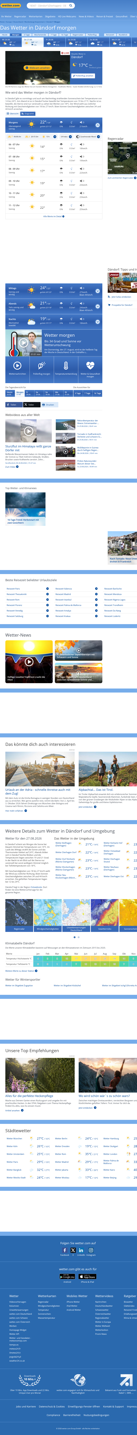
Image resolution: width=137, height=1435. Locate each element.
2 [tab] (78, 937)
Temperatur (43, 1309)
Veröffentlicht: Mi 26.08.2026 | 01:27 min (20, 463)
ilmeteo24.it (14, 1352)
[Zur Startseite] (10, 5)
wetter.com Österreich (19, 1322)
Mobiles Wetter (77, 1296)
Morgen (15, 34)
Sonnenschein (44, 1314)
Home (2, 22)
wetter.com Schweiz (18, 1318)
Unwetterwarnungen (18, 1309)
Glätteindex (129, 1305)
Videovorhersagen (17, 1301)
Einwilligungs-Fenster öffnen (84, 1406)
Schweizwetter (102, 1309)
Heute (4, 34)
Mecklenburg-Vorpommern (34, 22)
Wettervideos (104, 1296)
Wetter (14, 1296)
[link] (6, 16)
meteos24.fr (15, 1348)
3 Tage (27, 34)
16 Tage (64, 34)
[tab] (12, 114)
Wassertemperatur (46, 1318)
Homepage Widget (17, 1330)
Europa (9, 22)
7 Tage (54, 34)
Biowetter (128, 1301)
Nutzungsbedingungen (96, 1415)
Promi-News (101, 1334)
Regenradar (78, 34)
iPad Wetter (72, 1305)
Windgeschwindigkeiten (49, 1305)
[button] (53, 125)
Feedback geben (95, 68)
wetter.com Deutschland (20, 1314)
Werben (13, 1326)
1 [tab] (74, 937)
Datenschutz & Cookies (52, 1406)
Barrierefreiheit (71, 1415)
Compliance (53, 1415)
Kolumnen (14, 1305)
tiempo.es (13, 1344)
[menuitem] (6, 16)
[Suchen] (70, 6)
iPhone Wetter (73, 1301)
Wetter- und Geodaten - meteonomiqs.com (20, 1339)
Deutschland (18, 22)
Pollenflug (92, 34)
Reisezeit (110, 34)
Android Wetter (74, 1309)
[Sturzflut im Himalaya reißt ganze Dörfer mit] (28, 430)
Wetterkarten (47, 1296)
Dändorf (49, 22)
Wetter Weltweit (102, 1326)
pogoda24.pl (15, 1356)
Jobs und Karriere (26, 1406)
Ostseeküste (36, 887)
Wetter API (14, 1334)
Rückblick (123, 34)
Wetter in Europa (103, 1322)
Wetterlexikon (101, 1330)
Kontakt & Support (113, 1406)
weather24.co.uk (17, 1360)
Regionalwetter (102, 1318)
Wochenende (40, 34)
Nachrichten (100, 1301)
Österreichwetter (103, 1314)
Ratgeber (130, 1296)
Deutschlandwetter (104, 1305)
